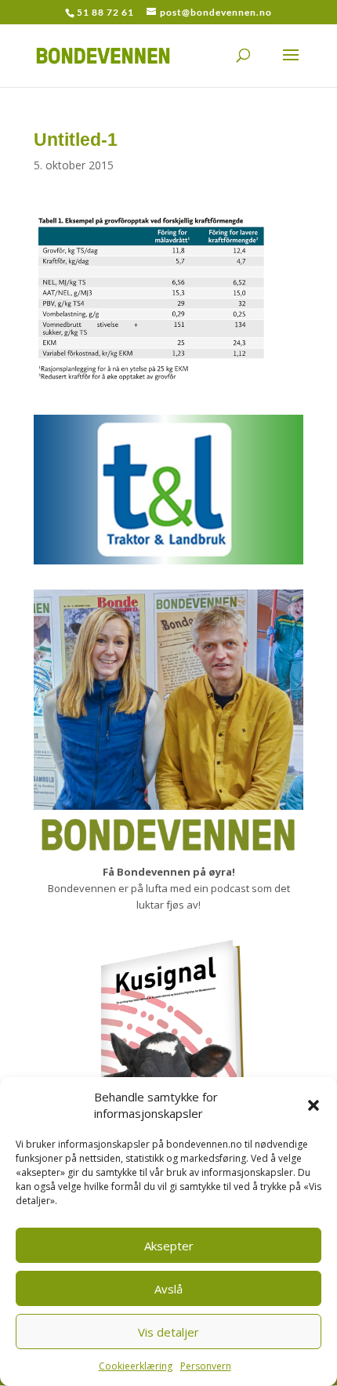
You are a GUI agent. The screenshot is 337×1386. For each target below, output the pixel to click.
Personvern (205, 1366)
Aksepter (169, 1246)
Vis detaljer (168, 1332)
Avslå (168, 1289)
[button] (313, 1105)
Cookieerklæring (135, 1366)
